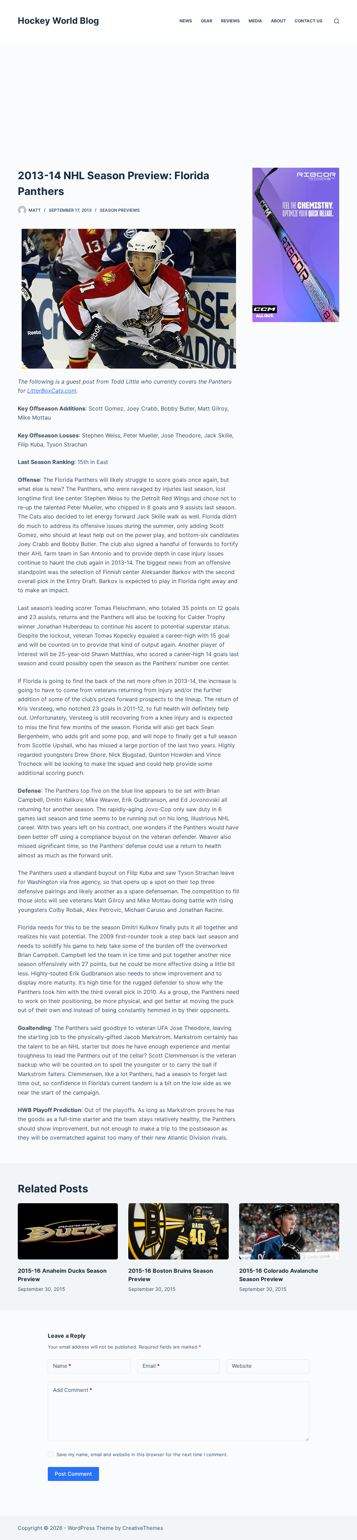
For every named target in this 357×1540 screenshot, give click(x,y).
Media (255, 20)
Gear (206, 20)
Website (242, 1366)
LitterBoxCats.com (51, 390)
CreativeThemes (142, 1528)
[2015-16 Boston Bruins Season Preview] (178, 1231)
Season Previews (120, 210)
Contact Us (308, 20)
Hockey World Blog (58, 20)
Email (151, 1366)
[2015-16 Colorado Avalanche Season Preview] (289, 1231)
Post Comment (73, 1473)
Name (62, 1366)
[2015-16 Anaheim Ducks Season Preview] (68, 1231)
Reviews (230, 20)
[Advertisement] (178, 94)
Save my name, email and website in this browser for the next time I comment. (142, 1454)
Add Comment (72, 1390)
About (278, 20)
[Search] (336, 21)
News (186, 20)
